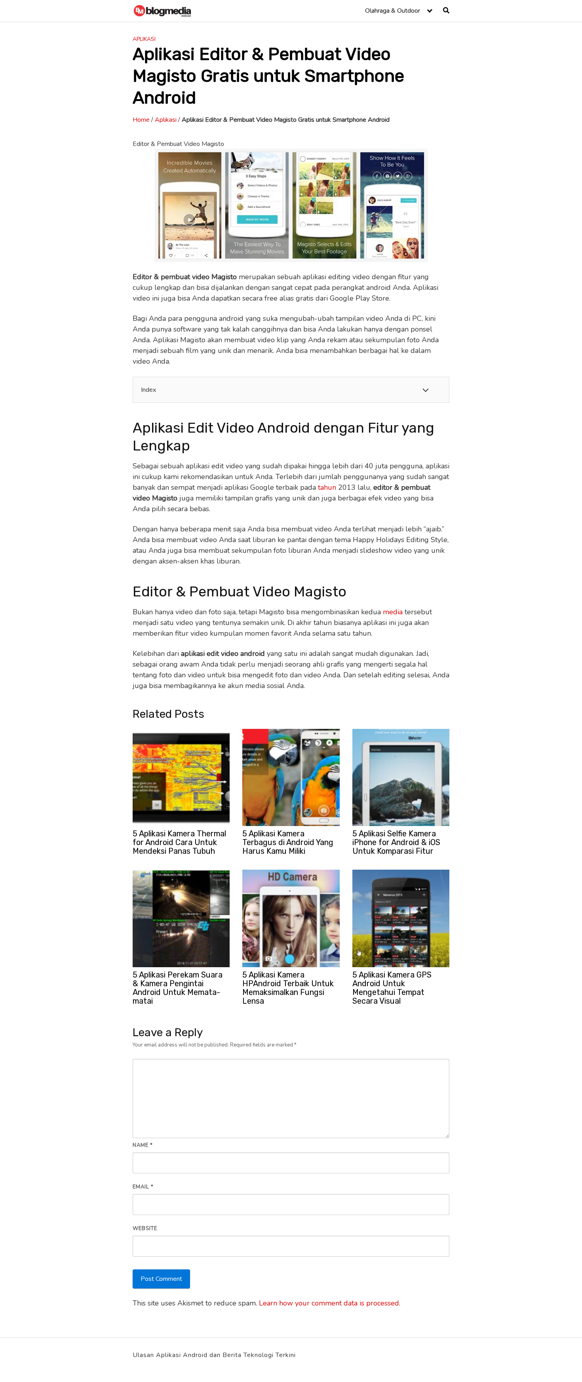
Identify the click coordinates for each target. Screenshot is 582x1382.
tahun (327, 487)
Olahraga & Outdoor (392, 11)
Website (145, 1228)
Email (143, 1186)
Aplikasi (144, 39)
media (393, 612)
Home (141, 119)
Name (143, 1145)
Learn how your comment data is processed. (329, 1303)
